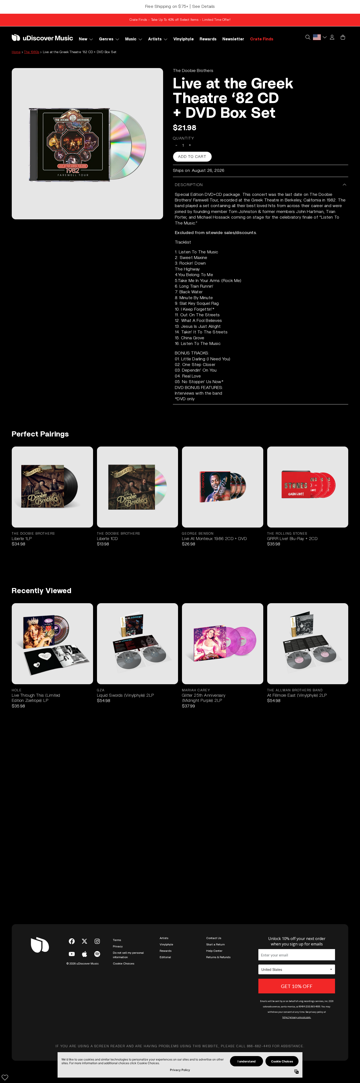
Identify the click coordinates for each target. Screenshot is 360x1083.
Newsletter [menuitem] (233, 39)
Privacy (118, 946)
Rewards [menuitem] (208, 39)
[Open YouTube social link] (71, 954)
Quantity (183, 138)
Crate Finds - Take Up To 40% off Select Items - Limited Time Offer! (180, 20)
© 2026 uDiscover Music (82, 963)
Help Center (214, 950)
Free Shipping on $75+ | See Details (180, 6)
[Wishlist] (5, 1077)
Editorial (165, 957)
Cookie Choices (123, 963)
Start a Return (215, 944)
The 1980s (31, 52)
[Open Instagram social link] (97, 941)
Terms (117, 940)
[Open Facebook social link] (71, 941)
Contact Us (213, 938)
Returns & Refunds (218, 957)
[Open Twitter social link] (84, 941)
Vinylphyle (166, 944)
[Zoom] (87, 143)
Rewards (165, 950)
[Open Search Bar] (307, 37)
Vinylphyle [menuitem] (183, 39)
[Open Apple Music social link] (84, 954)
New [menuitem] (83, 39)
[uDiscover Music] (42, 37)
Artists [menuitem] (155, 39)
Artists (164, 938)
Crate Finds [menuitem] (261, 39)
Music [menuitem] (130, 39)
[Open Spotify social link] (97, 954)
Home (16, 52)
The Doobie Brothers (193, 71)
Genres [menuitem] (106, 39)
